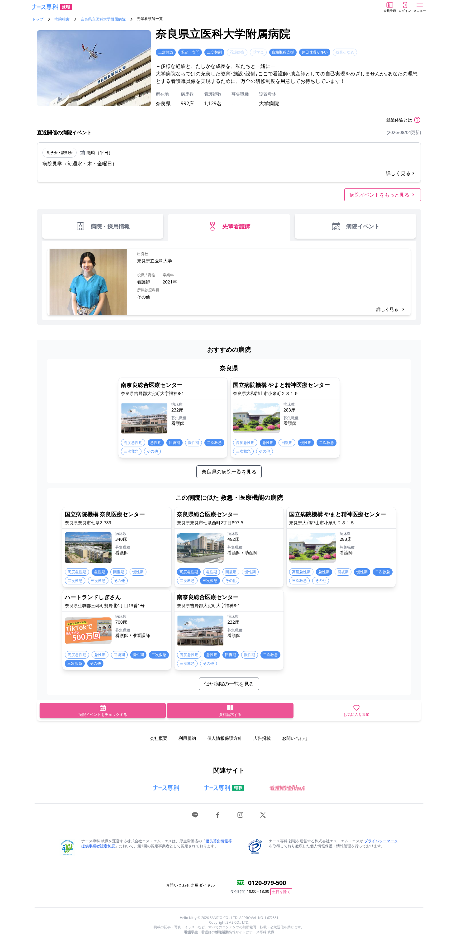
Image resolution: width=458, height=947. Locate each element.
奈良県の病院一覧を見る (229, 471)
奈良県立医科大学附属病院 (103, 19)
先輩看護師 (236, 226)
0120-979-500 (267, 882)
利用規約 (187, 738)
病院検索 (62, 19)
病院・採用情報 (110, 226)
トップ (37, 19)
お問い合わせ (295, 738)
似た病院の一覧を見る (229, 683)
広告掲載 (262, 738)
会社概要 (158, 738)
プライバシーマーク (381, 841)
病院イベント (363, 226)
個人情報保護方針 (224, 738)
